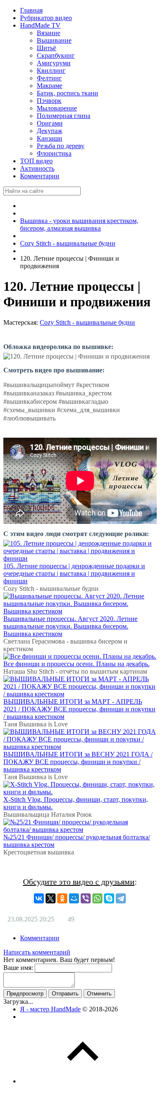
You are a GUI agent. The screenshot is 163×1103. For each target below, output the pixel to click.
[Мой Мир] (74, 898)
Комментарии (39, 937)
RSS (153, 955)
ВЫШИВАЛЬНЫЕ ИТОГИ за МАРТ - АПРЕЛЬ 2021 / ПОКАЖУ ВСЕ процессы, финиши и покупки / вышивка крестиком (79, 709)
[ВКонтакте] (39, 898)
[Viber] (86, 898)
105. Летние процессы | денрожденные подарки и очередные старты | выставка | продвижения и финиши (74, 573)
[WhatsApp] (97, 898)
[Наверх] (82, 1081)
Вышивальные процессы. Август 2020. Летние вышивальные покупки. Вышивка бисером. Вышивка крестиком (70, 626)
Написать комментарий (36, 952)
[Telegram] (121, 898)
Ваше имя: (18, 967)
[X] (51, 898)
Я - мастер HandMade (50, 1009)
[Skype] (109, 898)
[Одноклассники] (62, 898)
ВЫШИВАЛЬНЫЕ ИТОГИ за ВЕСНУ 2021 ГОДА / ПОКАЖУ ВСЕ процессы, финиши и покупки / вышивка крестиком (78, 762)
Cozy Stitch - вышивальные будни (87, 322)
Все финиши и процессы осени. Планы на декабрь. (76, 663)
